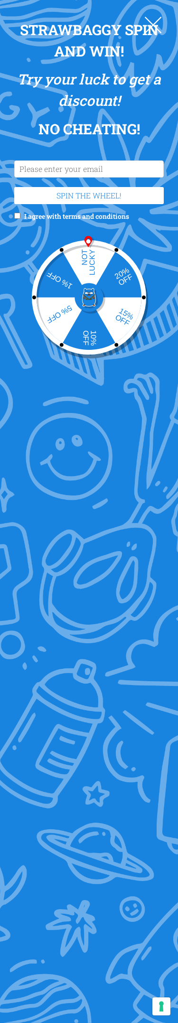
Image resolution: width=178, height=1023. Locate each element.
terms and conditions (96, 216)
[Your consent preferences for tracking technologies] (161, 1006)
